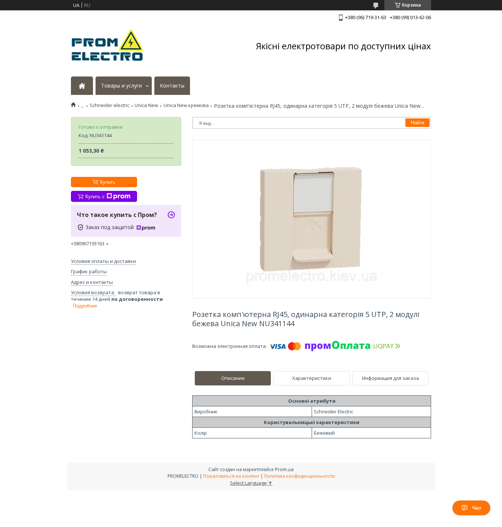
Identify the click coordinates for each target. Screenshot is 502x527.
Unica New (146, 105)
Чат (476, 508)
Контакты (172, 85)
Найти (417, 122)
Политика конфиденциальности (299, 476)
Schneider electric (109, 105)
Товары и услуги (121, 85)
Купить (107, 182)
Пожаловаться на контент (231, 476)
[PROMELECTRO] (107, 46)
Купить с (95, 196)
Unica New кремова (186, 105)
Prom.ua (284, 469)
